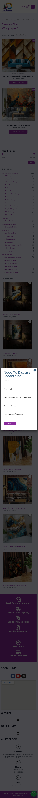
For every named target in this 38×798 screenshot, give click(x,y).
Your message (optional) (13, 414)
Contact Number (10, 406)
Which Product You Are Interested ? (17, 397)
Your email (8, 389)
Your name (8, 380)
